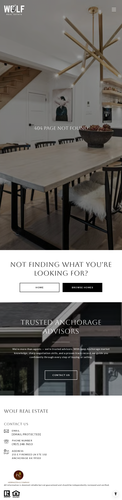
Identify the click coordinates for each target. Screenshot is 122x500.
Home (40, 287)
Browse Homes (82, 287)
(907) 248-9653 (22, 443)
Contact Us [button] (61, 375)
